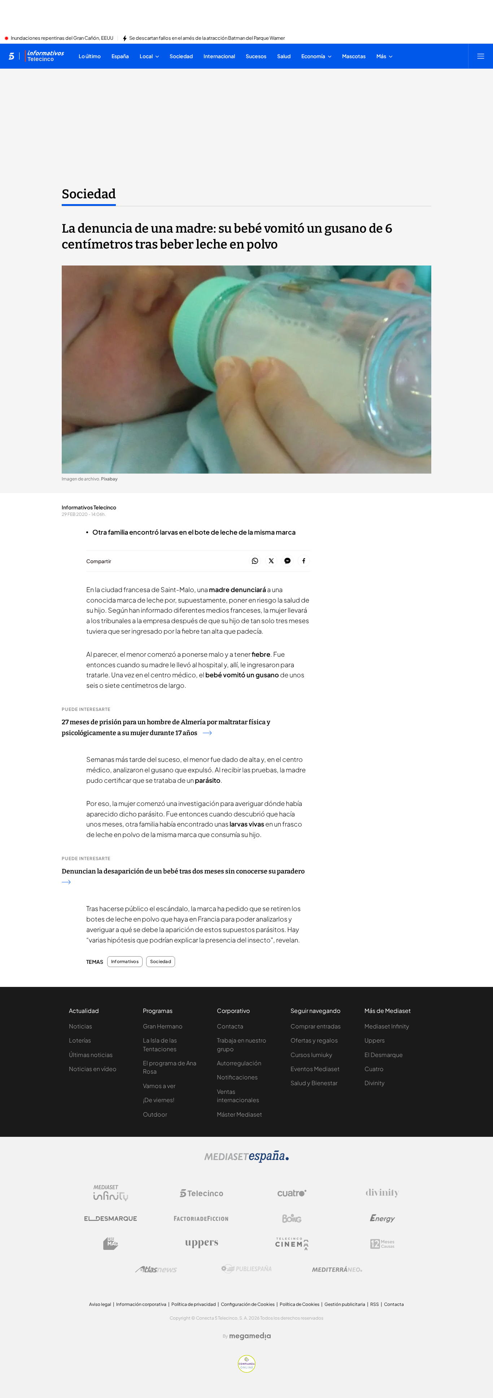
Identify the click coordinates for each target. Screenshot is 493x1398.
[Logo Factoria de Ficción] (201, 1218)
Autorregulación (239, 1063)
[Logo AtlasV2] (156, 1269)
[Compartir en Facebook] (303, 561)
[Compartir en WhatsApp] (255, 561)
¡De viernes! (158, 1100)
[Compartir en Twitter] (271, 561)
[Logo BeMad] (110, 1244)
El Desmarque (384, 1054)
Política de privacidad (193, 1304)
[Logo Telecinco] (201, 1193)
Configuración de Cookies (248, 1304)
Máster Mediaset (239, 1114)
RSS (374, 1304)
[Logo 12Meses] (382, 1244)
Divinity (375, 1083)
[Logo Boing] (292, 1218)
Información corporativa (141, 1304)
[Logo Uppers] (201, 1244)
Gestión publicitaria (344, 1304)
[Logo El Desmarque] (110, 1218)
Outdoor (155, 1114)
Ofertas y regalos (314, 1040)
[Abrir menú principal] (480, 56)
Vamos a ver (159, 1086)
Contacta (230, 1026)
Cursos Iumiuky (311, 1054)
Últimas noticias (91, 1054)
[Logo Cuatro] (292, 1193)
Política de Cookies (299, 1304)
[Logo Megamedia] (250, 1336)
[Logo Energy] (382, 1218)
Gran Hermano (163, 1026)
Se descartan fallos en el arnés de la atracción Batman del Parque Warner (207, 38)
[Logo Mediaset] (246, 1161)
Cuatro (374, 1069)
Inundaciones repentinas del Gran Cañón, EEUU (62, 38)
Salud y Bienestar (314, 1083)
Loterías (80, 1040)
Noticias (80, 1026)
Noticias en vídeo (93, 1069)
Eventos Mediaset (315, 1069)
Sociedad (89, 194)
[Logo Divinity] (382, 1193)
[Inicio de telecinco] (11, 56)
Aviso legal (100, 1304)
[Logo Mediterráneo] (337, 1269)
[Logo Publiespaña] (246, 1269)
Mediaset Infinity (387, 1026)
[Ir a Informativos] (44, 56)
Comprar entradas (316, 1026)
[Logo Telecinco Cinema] (292, 1244)
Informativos (125, 961)
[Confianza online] (247, 1371)
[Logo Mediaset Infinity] (110, 1193)
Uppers (375, 1040)
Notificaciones (237, 1077)
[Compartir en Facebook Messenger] (287, 561)
